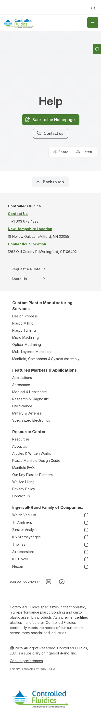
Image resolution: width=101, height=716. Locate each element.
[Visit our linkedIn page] (48, 581)
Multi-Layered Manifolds (31, 352)
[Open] (92, 22)
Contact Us (21, 496)
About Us (19, 446)
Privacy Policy (23, 489)
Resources (21, 439)
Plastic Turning (24, 330)
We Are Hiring (23, 482)
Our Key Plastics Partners (32, 475)
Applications (22, 378)
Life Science (22, 406)
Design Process (25, 316)
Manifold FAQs (24, 467)
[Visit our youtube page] (61, 581)
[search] (93, 7)
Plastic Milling (23, 323)
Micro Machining (25, 337)
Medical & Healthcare (29, 392)
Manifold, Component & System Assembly (45, 359)
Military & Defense (27, 413)
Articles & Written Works (31, 453)
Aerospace (21, 385)
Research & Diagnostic (30, 399)
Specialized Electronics (31, 420)
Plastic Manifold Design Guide (36, 460)
